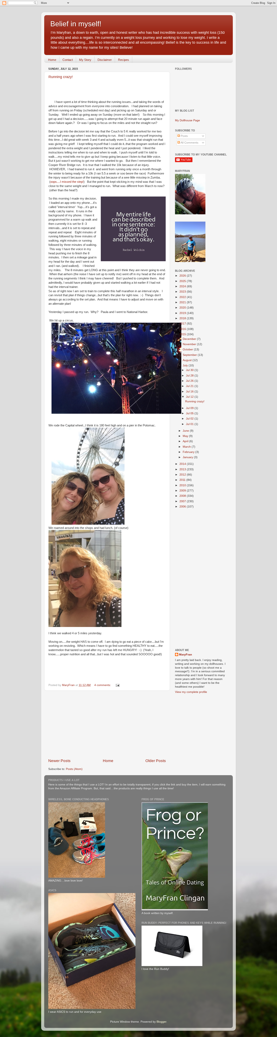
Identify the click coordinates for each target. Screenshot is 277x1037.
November (190, 344)
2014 (183, 463)
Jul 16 (190, 391)
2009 (183, 490)
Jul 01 (190, 424)
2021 (183, 302)
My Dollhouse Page (187, 120)
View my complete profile (191, 691)
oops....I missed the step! (67, 181)
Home (52, 59)
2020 (183, 307)
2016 (183, 329)
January (188, 457)
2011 (182, 479)
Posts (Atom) (74, 769)
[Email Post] (117, 685)
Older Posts (155, 761)
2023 (183, 291)
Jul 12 (190, 396)
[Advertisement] (107, 724)
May (186, 436)
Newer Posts (59, 761)
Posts (184, 135)
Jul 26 (190, 380)
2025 (183, 281)
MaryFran (185, 654)
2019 (183, 313)
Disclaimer (105, 59)
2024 (183, 286)
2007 (183, 501)
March (187, 446)
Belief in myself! (75, 24)
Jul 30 (190, 370)
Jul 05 (190, 413)
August (187, 360)
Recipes (123, 59)
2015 (183, 334)
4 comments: (103, 685)
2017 (183, 323)
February (189, 451)
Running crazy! (60, 77)
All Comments (189, 142)
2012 (183, 474)
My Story (85, 59)
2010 (183, 485)
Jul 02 (190, 418)
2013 (183, 469)
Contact (67, 59)
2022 (183, 297)
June (186, 430)
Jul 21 (190, 386)
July (186, 365)
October (188, 349)
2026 (183, 275)
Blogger (161, 1021)
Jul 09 (190, 408)
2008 (183, 495)
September (190, 354)
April (186, 441)
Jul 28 (190, 375)
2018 (183, 318)
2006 (183, 506)
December (190, 338)
